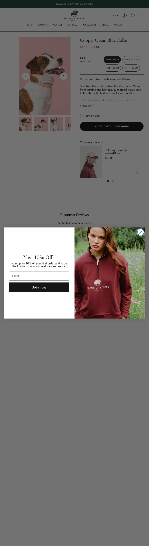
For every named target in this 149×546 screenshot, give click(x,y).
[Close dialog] (141, 232)
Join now (39, 287)
